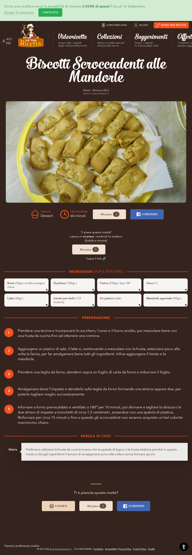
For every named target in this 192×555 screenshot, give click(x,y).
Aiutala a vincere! (96, 240)
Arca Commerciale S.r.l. (61, 549)
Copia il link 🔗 (96, 258)
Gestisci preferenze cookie (21, 546)
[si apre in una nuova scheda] (96, 152)
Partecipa (50, 12)
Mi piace (109, 214)
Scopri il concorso (19, 12)
